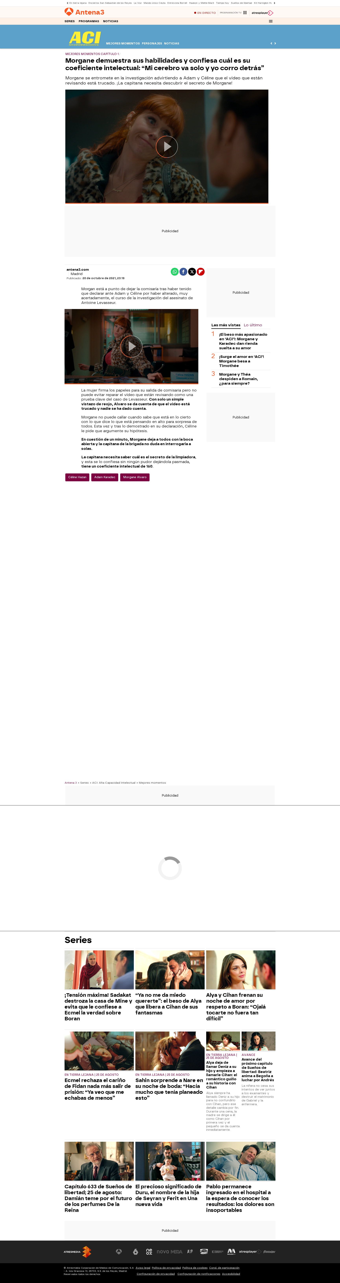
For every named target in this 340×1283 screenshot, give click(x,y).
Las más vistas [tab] (225, 325)
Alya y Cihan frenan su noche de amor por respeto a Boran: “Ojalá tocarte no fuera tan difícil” (236, 1007)
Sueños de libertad (241, 3)
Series (70, 21)
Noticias (110, 21)
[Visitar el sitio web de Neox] (149, 1252)
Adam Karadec (104, 477)
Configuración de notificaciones (198, 1273)
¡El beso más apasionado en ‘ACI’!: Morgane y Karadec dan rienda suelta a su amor (243, 341)
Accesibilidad (231, 1273)
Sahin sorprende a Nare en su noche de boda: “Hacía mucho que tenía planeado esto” (169, 1089)
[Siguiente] (273, 3)
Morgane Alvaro (135, 477)
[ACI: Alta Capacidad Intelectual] (85, 46)
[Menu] (270, 21)
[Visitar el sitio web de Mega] (177, 1252)
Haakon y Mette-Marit (201, 3)
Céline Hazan (77, 477)
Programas (89, 21)
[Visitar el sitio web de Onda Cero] (204, 1252)
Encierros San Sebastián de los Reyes (110, 3)
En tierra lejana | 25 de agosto (92, 1075)
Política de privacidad (166, 1267)
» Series (83, 782)
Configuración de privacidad (156, 1273)
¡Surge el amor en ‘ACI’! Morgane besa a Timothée (241, 361)
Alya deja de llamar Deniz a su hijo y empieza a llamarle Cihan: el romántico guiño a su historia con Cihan (221, 1074)
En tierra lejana (78, 3)
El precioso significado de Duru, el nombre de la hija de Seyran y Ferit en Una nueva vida (168, 1195)
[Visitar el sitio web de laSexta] (135, 1252)
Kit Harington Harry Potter (268, 3)
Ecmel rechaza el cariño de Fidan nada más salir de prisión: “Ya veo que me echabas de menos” (98, 1089)
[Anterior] (66, 3)
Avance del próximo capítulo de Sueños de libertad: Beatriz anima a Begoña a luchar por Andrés (258, 1069)
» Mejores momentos (151, 782)
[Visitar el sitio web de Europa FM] (218, 1252)
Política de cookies (195, 1267)
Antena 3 (71, 782)
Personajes (152, 43)
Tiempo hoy (222, 3)
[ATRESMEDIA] (77, 1251)
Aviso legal (143, 1267)
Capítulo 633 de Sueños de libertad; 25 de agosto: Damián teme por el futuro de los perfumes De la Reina (98, 1198)
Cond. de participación (224, 1267)
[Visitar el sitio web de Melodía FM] (231, 1252)
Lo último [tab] (253, 325)
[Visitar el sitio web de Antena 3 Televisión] (122, 1252)
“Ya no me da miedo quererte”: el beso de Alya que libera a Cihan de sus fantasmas (168, 1004)
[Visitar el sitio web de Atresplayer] (250, 1252)
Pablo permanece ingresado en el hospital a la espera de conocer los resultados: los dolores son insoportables (240, 1198)
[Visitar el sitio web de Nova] (163, 1252)
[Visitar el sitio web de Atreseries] (190, 1252)
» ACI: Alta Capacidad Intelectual (112, 782)
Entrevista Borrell (177, 3)
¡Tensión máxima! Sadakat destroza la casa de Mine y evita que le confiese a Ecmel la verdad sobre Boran (98, 1007)
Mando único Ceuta (154, 3)
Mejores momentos (123, 43)
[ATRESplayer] (262, 13)
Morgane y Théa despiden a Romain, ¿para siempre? (238, 379)
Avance (248, 1055)
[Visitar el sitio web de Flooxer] (269, 1252)
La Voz (138, 3)
